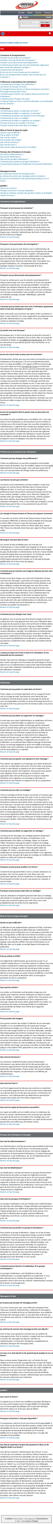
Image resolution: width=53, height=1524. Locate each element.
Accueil (21, 13)
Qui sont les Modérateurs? (10, 157)
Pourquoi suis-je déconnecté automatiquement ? (19, 62)
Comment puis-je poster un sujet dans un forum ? (19, 111)
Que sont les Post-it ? (8, 144)
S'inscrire (48, 17)
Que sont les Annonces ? (9, 142)
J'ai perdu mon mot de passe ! (11, 70)
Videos (29, 13)
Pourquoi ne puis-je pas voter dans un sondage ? (19, 125)
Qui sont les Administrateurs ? (12, 154)
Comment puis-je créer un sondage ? (14, 118)
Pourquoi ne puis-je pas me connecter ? (15, 58)
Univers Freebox (31, 1521)
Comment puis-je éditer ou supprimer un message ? (20, 113)
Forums (38, 13)
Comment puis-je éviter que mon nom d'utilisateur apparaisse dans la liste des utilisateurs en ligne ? (24, 66)
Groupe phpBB (31, 1404)
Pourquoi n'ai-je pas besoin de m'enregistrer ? (18, 60)
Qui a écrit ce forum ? (8, 188)
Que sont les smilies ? (8, 137)
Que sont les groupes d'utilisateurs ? (14, 159)
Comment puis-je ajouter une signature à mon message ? (22, 115)
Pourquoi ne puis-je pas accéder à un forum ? (18, 123)
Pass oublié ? (45, 22)
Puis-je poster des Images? (10, 140)
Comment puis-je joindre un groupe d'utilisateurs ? (20, 161)
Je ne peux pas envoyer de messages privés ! (17, 173)
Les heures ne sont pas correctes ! (13, 87)
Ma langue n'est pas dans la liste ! (13, 91)
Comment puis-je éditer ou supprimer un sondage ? (20, 120)
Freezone (47, 13)
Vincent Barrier (42, 1518)
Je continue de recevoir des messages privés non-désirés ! (23, 176)
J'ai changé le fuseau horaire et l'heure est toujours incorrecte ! (25, 89)
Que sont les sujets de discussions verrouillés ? (18, 147)
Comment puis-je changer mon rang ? (15, 99)
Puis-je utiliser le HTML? (9, 135)
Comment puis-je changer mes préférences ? (18, 84)
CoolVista (8, 1518)
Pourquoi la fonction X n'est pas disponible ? (17, 190)
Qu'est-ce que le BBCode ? (10, 132)
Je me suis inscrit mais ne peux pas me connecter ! (20, 72)
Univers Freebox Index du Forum (14, 42)
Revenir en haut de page (9, 237)
